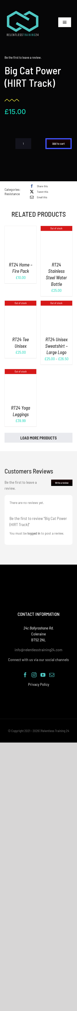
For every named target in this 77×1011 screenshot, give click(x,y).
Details (20, 245)
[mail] (51, 674)
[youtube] (42, 674)
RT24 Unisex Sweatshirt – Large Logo (56, 345)
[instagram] (34, 674)
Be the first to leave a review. (23, 57)
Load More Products (38, 438)
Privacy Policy (38, 684)
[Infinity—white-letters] (22, 11)
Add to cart (58, 143)
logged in (33, 533)
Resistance (12, 194)
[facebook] (25, 674)
